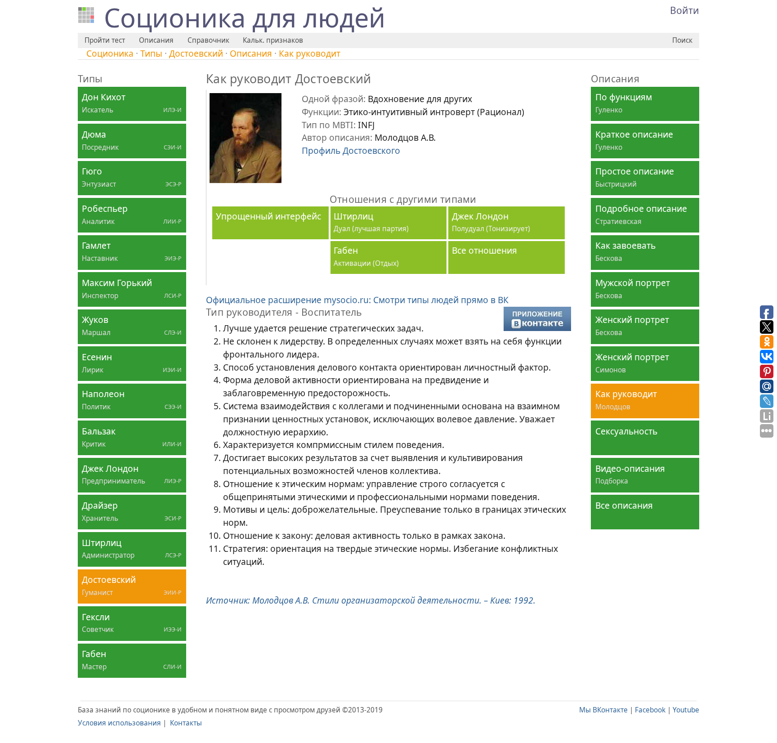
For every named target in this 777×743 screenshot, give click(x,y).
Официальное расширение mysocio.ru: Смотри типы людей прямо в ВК (357, 300)
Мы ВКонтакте (603, 710)
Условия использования (119, 723)
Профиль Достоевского (351, 150)
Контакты (186, 723)
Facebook (650, 710)
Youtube (686, 710)
